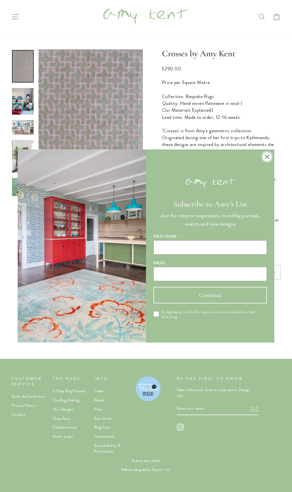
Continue (210, 295)
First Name (165, 236)
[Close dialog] (267, 157)
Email (159, 262)
